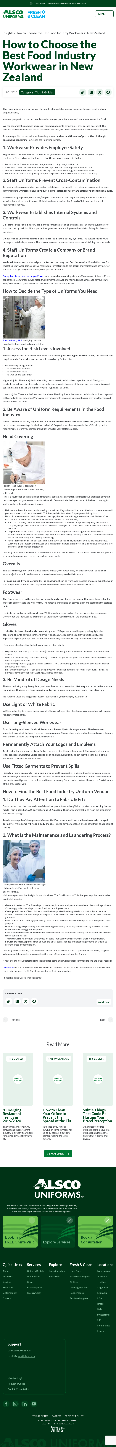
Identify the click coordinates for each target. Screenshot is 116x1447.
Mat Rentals (33, 1276)
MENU (102, 13)
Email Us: (21, 1355)
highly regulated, (32, 686)
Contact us (8, 967)
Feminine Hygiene (79, 1298)
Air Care (74, 1281)
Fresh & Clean (34, 1292)
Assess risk (50, 359)
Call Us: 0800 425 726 (19, 1350)
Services (7, 1281)
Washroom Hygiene (80, 1276)
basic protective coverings (16, 425)
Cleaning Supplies (79, 1287)
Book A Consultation (18, 1389)
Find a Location (79, 3)
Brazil (100, 1303)
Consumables (77, 1292)
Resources (8, 1287)
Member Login (15, 1378)
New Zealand (104, 1270)
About (6, 1270)
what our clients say (51, 970)
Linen (29, 1281)
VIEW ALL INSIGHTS (58, 1153)
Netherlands (103, 1325)
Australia (102, 1276)
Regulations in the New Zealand (19, 154)
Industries (8, 1276)
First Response (34, 1287)
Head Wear (16, 485)
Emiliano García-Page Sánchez (26, 977)
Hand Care (75, 1270)
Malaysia (102, 1292)
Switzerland (103, 1314)
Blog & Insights (57, 1270)
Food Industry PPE (12, 340)
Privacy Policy (74, 1416)
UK (99, 1320)
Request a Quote (16, 1383)
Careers (7, 1298)
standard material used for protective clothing (50, 806)
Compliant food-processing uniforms (24, 276)
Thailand (101, 1281)
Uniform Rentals (35, 1270)
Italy (99, 1309)
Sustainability (10, 1292)
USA (99, 1298)
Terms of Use (40, 1416)
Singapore (102, 1287)
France (100, 1330)
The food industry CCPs (66, 895)
